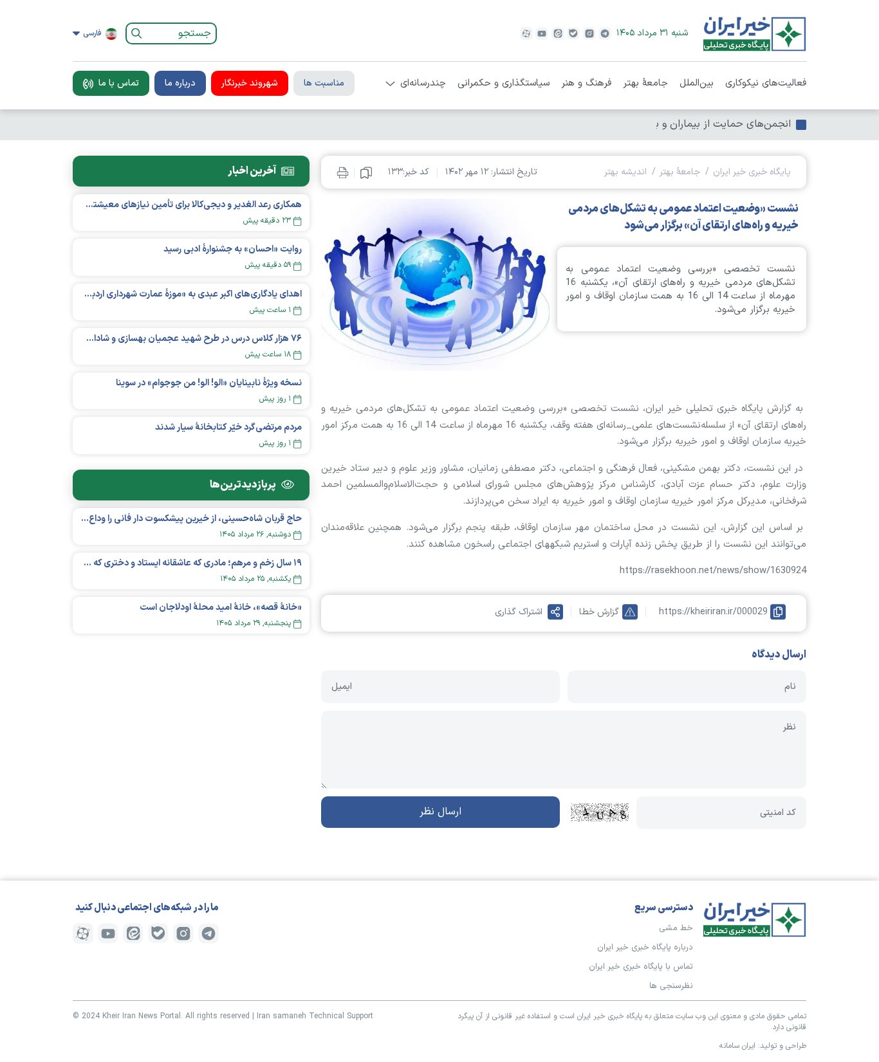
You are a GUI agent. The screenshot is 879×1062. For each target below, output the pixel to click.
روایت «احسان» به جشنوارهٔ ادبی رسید (232, 249)
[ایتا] (557, 33)
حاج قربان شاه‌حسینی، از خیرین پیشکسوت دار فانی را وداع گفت (191, 519)
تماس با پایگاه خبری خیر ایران (641, 966)
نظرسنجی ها (671, 986)
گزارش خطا (599, 612)
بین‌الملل (697, 83)
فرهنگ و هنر (586, 83)
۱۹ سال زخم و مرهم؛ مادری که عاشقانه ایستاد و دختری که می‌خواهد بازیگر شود (191, 563)
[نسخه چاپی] (343, 172)
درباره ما (180, 83)
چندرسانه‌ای (423, 83)
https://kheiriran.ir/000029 (713, 612)
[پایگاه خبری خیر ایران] (754, 33)
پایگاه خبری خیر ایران (752, 172)
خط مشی (676, 928)
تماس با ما (118, 83)
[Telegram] (604, 33)
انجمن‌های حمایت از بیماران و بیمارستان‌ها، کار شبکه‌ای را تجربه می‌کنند (637, 124)
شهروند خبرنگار (249, 83)
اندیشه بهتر (625, 172)
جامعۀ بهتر (645, 83)
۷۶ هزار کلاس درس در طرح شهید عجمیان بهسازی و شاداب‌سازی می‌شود (191, 338)
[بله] (573, 33)
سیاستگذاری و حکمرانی (504, 83)
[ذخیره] (366, 172)
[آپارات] (526, 33)
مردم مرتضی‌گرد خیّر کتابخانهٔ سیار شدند (228, 427)
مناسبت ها (324, 83)
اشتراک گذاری (518, 612)
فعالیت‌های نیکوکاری (765, 83)
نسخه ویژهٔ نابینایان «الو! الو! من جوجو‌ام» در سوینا (209, 383)
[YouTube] (541, 33)
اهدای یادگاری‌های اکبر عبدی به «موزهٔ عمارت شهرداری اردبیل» (191, 294)
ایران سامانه (737, 1046)
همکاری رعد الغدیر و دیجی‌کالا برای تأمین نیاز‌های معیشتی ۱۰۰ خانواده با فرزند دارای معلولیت (191, 205)
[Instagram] (589, 33)
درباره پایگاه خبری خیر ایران (645, 947)
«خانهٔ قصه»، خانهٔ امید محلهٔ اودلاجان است (221, 607)
